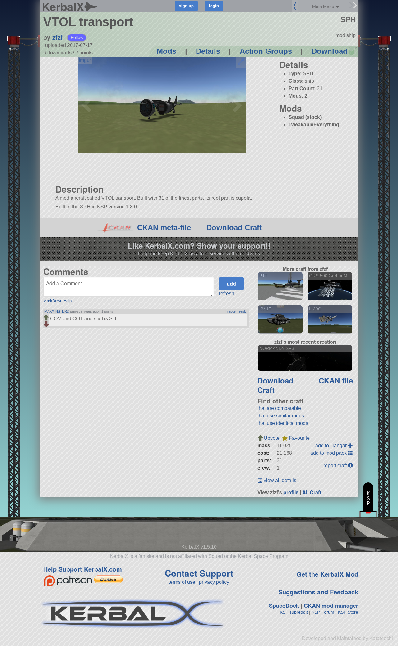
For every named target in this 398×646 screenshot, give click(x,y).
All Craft (311, 492)
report (231, 311)
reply (243, 311)
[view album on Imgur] (85, 60)
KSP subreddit (294, 612)
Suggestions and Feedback (318, 591)
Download (330, 51)
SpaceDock (284, 606)
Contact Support (199, 573)
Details (208, 51)
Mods (166, 51)
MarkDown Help (57, 301)
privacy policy (214, 582)
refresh (226, 293)
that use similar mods (280, 415)
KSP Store (348, 612)
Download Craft (234, 227)
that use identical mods (282, 423)
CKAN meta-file (164, 227)
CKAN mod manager (331, 606)
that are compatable (279, 408)
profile (290, 492)
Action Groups (266, 51)
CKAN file (336, 380)
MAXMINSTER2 (56, 311)
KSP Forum (323, 612)
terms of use (182, 582)
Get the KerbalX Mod (327, 574)
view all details (279, 480)
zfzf (57, 37)
